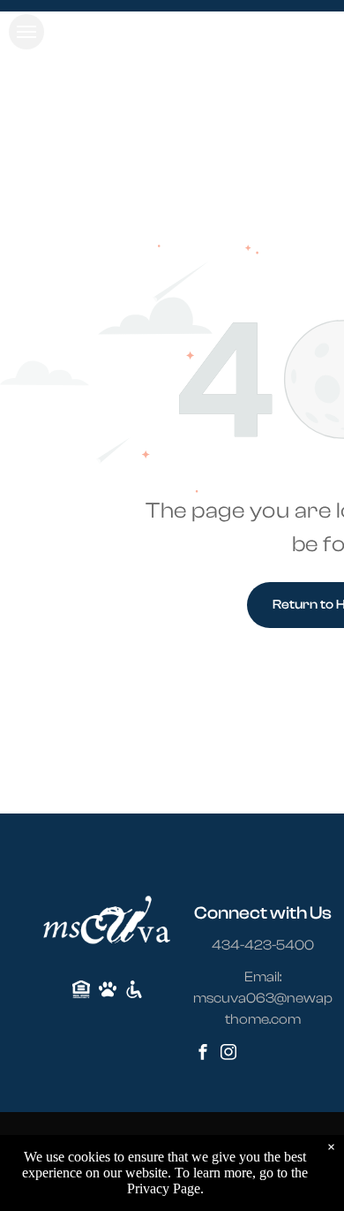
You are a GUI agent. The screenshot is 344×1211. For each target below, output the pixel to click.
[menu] (26, 31)
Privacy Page (163, 1188)
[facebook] (202, 1054)
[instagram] (228, 1054)
